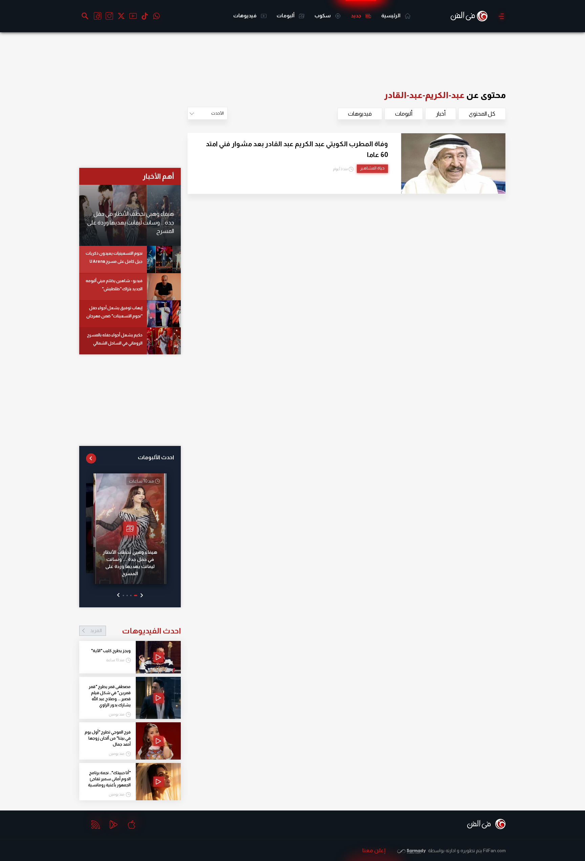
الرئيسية (391, 15)
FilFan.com (494, 850)
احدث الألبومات (156, 457)
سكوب (323, 15)
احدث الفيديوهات (135, 630)
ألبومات (286, 15)
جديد (356, 15)
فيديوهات (245, 15)
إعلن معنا (374, 850)
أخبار (441, 114)
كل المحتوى (482, 114)
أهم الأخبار (158, 176)
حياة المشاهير (372, 168)
